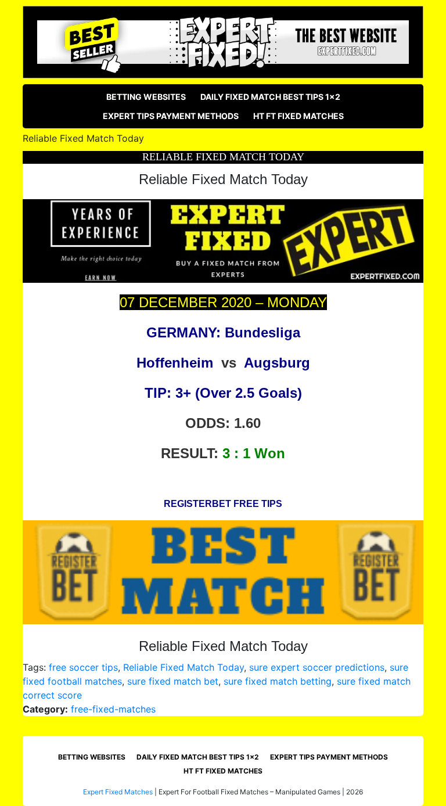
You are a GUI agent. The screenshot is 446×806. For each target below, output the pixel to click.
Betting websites (146, 97)
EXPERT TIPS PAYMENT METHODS (171, 116)
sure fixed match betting (278, 681)
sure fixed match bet (172, 681)
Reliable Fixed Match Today (183, 667)
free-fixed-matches (113, 709)
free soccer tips (83, 667)
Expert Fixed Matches (118, 791)
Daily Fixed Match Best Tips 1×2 (270, 97)
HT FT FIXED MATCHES (298, 116)
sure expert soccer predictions (316, 667)
